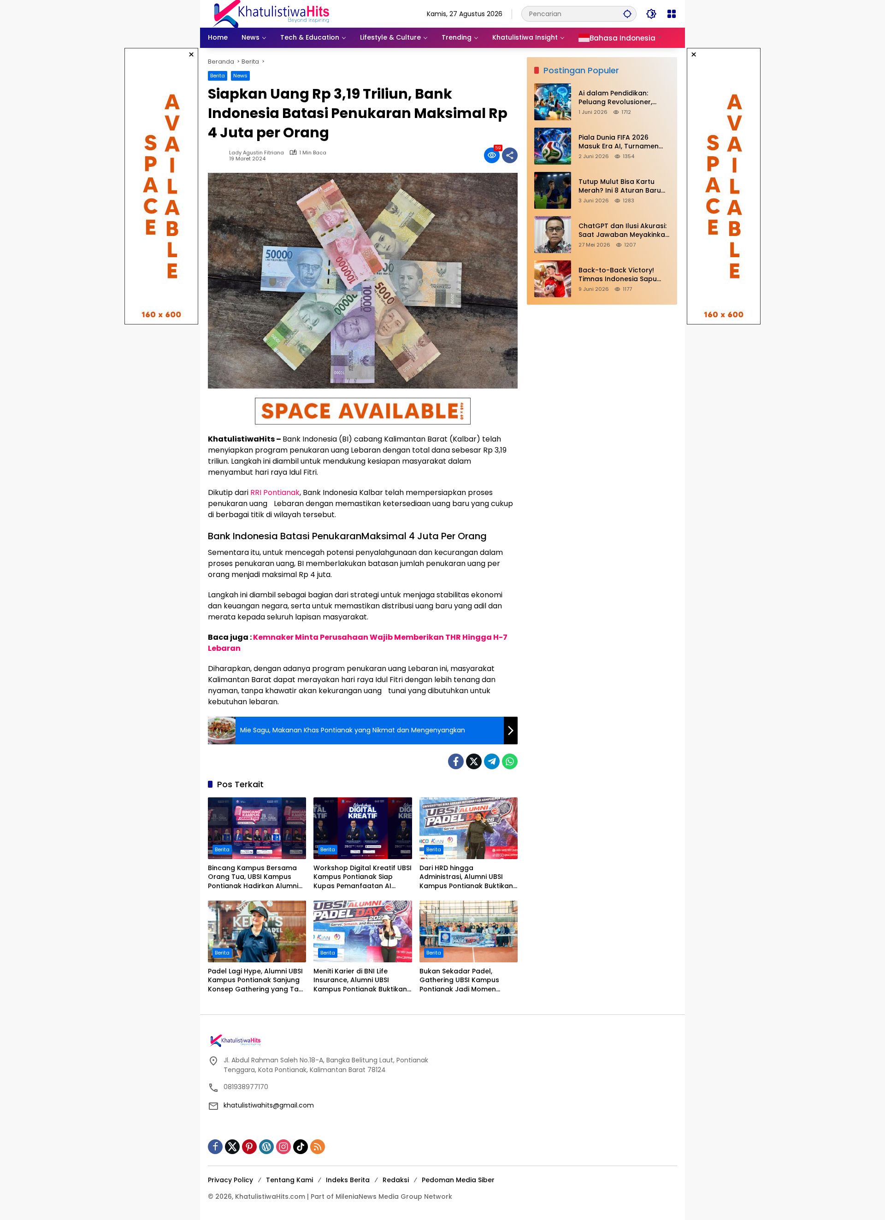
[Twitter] (474, 761)
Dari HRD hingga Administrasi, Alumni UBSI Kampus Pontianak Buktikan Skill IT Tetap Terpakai (466, 877)
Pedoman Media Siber (458, 1180)
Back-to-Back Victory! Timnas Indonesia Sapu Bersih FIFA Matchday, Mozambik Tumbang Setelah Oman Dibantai (617, 275)
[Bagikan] (510, 155)
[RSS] (317, 1146)
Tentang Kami (289, 1180)
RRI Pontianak (275, 492)
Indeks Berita (348, 1180)
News (240, 75)
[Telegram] (492, 761)
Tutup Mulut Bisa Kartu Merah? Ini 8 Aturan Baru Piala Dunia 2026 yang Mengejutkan (619, 186)
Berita (217, 75)
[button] (627, 13)
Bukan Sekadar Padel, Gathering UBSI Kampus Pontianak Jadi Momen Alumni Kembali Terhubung (464, 980)
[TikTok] (300, 1146)
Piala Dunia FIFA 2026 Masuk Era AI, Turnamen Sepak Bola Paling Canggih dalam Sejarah (623, 142)
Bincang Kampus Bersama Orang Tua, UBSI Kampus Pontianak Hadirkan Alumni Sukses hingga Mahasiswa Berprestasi (253, 877)
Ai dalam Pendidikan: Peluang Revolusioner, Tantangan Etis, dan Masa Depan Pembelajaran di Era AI (624, 98)
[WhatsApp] (510, 761)
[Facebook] (456, 761)
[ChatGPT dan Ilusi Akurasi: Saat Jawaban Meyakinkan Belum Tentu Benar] (552, 234)
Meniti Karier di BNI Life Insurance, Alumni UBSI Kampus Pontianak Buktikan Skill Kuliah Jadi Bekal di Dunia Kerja (360, 980)
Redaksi (396, 1180)
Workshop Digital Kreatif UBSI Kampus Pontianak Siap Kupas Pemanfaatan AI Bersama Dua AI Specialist (362, 877)
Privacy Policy (230, 1180)
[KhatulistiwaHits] (270, 13)
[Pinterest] (249, 1146)
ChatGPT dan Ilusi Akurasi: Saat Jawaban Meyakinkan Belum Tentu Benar (623, 231)
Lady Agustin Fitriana (256, 152)
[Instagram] (283, 1146)
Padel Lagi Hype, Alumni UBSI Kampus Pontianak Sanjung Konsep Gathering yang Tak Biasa (255, 980)
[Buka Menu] (671, 13)
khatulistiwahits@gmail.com (269, 1105)
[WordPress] (266, 1146)
